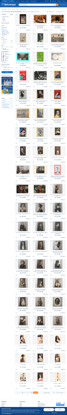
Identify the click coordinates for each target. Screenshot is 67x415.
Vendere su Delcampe (41, 405)
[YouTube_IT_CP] (7, 81)
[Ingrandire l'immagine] (23, 19)
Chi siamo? (3, 403)
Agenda (21, 404)
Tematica (3, 19)
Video (20, 406)
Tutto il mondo (5, 65)
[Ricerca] (57, 5)
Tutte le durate (5, 39)
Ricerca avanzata (63, 4)
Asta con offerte (6, 31)
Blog (20, 403)
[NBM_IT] (7, 89)
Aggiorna (7, 72)
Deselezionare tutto (4, 62)
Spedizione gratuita (6, 49)
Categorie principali (5, 16)
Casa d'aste (5, 34)
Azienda (2, 404)
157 (31, 392)
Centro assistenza (40, 403)
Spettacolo (4, 20)
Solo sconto (4, 48)
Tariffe (2, 405)
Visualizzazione (51, 11)
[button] (55, 5)
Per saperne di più (8, 413)
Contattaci (3, 406)
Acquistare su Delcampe (42, 404)
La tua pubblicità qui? (7, 94)
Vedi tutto (11, 14)
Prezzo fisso (5, 30)
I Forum (21, 405)
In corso (4, 29)
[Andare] (53, 392)
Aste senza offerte (6, 33)
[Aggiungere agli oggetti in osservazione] (29, 15)
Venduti (4, 35)
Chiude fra (4, 42)
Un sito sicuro (40, 406)
